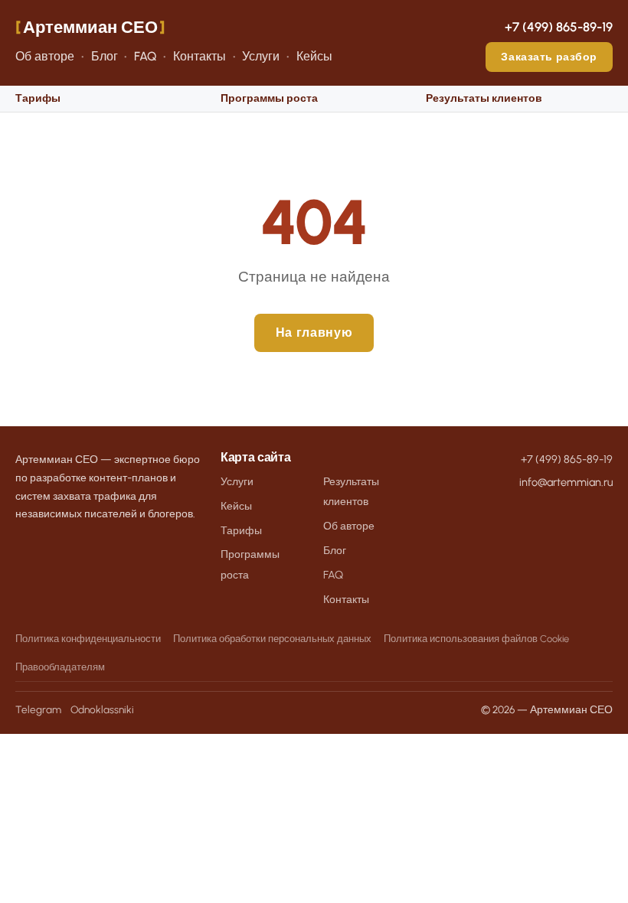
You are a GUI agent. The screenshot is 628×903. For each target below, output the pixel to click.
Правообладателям (60, 667)
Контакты (199, 56)
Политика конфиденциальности (88, 638)
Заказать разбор (549, 57)
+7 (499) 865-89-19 (559, 26)
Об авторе (44, 56)
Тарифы (38, 98)
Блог (104, 56)
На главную (314, 332)
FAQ (145, 56)
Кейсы (314, 56)
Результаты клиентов (484, 98)
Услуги (261, 56)
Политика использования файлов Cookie (476, 638)
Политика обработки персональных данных (272, 638)
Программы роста (269, 98)
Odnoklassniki (102, 709)
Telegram (38, 709)
